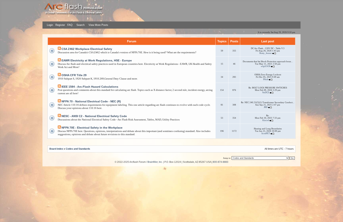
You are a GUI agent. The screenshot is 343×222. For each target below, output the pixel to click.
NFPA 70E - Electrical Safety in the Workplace (92, 127)
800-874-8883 (220, 162)
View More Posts (98, 24)
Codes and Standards (78, 148)
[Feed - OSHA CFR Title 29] (59, 75)
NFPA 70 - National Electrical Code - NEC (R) (91, 101)
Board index (56, 148)
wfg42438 (265, 66)
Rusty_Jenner (265, 53)
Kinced (265, 120)
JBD (266, 107)
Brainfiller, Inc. (155, 162)
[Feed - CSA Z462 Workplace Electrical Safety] (59, 49)
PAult (265, 79)
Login (50, 24)
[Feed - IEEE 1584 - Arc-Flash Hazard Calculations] (59, 86)
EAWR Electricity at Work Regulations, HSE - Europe (97, 60)
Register (60, 24)
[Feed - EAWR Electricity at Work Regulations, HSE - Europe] (59, 60)
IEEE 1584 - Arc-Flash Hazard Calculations (90, 86)
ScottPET (265, 133)
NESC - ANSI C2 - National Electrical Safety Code (94, 116)
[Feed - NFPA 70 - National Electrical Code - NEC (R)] (59, 101)
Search (80, 24)
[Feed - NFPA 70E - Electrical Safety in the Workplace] (59, 127)
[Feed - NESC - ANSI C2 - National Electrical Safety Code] (59, 116)
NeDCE (265, 92)
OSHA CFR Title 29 (74, 75)
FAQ (69, 24)
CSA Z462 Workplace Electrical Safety (87, 48)
